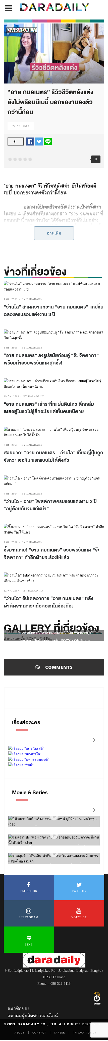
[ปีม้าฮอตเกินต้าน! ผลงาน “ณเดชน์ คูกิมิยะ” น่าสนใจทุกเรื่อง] (54, 817)
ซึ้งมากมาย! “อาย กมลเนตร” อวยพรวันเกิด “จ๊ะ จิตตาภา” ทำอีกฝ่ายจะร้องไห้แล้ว (51, 554)
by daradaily (32, 299)
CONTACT (39, 1032)
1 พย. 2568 (10, 347)
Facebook (28, 891)
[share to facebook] (30, 141)
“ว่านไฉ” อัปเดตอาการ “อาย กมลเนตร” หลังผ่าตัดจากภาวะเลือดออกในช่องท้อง (48, 602)
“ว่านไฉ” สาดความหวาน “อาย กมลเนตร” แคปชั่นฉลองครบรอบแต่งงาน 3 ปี (53, 310)
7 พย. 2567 (10, 445)
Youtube (79, 917)
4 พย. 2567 (10, 493)
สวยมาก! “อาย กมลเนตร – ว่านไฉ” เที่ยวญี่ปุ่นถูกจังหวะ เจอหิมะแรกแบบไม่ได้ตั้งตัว (53, 456)
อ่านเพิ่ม (54, 233)
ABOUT (20, 1032)
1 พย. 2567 (10, 542)
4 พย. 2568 (10, 299)
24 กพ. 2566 (21, 126)
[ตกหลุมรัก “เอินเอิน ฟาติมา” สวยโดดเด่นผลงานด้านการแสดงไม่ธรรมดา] (54, 854)
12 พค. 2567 (11, 590)
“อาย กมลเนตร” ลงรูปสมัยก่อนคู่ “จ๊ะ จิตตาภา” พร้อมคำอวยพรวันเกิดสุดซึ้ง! (51, 359)
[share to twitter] (39, 141)
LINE (29, 944)
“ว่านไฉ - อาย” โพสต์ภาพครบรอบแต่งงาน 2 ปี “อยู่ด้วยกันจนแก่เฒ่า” (50, 505)
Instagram (29, 917)
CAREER (59, 1032)
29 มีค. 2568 (11, 396)
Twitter (79, 891)
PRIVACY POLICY (84, 1032)
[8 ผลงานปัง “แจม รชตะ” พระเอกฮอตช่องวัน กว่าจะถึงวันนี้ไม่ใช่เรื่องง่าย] (54, 835)
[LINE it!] (48, 141)
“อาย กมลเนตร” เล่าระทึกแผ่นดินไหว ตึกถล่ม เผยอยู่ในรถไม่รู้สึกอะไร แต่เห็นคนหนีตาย (49, 408)
